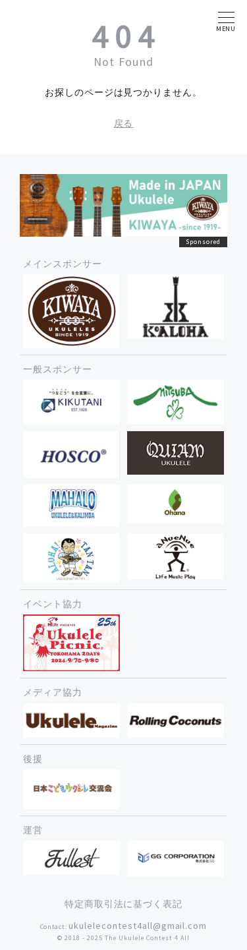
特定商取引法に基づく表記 (124, 904)
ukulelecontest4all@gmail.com (138, 926)
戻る (124, 123)
